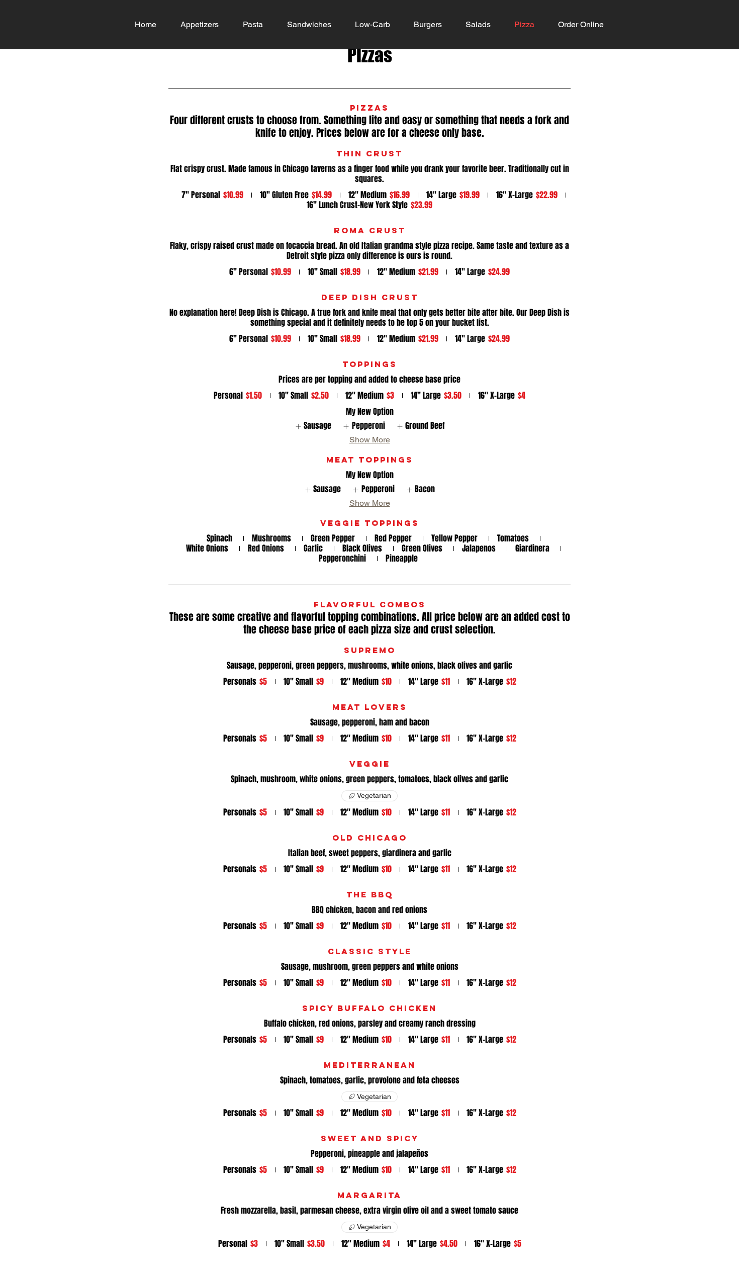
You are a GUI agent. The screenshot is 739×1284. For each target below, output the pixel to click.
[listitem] (313, 426)
